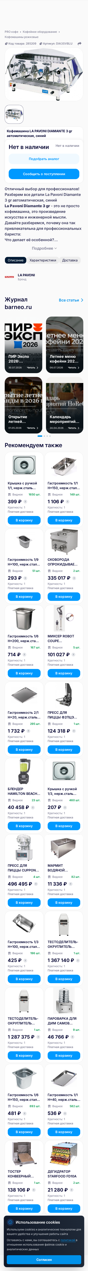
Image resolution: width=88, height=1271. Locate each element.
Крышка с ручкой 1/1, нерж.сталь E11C (22, 485)
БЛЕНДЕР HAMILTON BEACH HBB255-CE (22, 791)
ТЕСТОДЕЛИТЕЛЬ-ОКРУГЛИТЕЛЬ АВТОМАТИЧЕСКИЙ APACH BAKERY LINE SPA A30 (23, 1021)
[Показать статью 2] (44, 436)
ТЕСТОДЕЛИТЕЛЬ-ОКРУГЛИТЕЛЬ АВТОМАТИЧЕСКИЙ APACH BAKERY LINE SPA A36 (63, 944)
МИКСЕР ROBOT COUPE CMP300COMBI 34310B (61, 638)
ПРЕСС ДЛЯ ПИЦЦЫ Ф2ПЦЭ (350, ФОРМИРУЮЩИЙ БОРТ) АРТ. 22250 (63, 715)
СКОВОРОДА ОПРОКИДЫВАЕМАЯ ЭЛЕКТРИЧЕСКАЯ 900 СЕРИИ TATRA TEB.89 (64, 562)
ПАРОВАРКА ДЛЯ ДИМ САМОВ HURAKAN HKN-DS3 (62, 1021)
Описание (15, 260)
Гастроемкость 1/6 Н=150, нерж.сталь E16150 (23, 1097)
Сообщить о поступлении (44, 174)
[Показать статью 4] (50, 436)
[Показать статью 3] (47, 436)
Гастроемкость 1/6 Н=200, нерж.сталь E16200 (23, 638)
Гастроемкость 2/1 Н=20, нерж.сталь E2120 (23, 715)
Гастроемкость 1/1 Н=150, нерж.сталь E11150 (63, 485)
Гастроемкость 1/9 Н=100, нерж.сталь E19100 (23, 562)
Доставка (70, 260)
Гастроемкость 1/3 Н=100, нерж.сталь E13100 (23, 944)
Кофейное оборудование (40, 31)
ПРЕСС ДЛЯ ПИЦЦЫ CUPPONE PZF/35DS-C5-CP (23, 868)
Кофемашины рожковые (21, 37)
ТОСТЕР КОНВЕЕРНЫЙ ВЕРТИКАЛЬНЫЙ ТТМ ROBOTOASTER (24, 1174)
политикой (68, 1240)
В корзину (24, 520)
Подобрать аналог (44, 159)
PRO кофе (11, 31)
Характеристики (43, 260)
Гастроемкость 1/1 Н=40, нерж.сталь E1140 (63, 1097)
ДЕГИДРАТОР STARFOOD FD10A (62, 1173)
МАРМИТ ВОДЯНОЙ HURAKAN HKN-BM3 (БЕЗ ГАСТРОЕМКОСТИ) (63, 868)
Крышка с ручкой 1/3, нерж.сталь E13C (62, 791)
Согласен (44, 1260)
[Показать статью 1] (40, 436)
